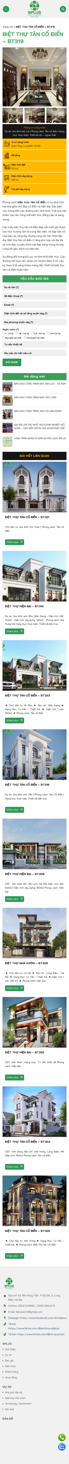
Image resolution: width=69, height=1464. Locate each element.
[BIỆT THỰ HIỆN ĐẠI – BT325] (34, 1022)
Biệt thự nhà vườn (15, 1398)
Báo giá (9, 1360)
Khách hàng (11, 1371)
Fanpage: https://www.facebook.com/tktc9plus (37, 1318)
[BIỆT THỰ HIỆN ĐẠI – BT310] (34, 576)
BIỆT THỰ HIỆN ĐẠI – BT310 (24, 606)
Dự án (8, 1354)
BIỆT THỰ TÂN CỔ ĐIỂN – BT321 (27, 517)
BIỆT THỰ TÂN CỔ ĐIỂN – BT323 (27, 695)
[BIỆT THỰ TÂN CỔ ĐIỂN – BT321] (34, 486)
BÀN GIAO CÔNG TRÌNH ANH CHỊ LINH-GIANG (38, 410)
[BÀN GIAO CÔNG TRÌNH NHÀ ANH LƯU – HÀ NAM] (8, 386)
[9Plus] (34, 9)
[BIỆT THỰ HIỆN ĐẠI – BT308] (34, 843)
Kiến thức (10, 1366)
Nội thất (9, 1409)
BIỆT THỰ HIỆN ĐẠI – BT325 (24, 1052)
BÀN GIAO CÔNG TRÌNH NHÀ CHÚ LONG (35, 397)
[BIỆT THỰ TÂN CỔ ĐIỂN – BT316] (34, 754)
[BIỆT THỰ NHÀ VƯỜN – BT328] (34, 932)
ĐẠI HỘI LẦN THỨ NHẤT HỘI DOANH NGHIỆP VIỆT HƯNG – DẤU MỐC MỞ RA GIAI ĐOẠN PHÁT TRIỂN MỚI (40, 426)
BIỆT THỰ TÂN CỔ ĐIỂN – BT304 (27, 1141)
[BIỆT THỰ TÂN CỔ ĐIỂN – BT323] (34, 665)
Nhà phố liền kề (13, 1392)
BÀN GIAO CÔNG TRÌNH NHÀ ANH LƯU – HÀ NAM (40, 383)
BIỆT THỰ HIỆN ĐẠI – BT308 (25, 874)
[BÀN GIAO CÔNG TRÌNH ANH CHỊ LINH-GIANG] (8, 414)
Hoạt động (11, 1377)
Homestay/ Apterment (18, 1403)
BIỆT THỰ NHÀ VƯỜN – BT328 (26, 963)
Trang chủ (8, 26)
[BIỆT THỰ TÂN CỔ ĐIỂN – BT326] (34, 1200)
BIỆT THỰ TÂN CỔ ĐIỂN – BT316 (27, 784)
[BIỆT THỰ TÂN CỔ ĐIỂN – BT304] (34, 1111)
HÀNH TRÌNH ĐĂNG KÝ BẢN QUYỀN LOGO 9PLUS (40, 438)
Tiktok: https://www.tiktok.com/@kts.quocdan (36, 1334)
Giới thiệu (10, 1349)
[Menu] (6, 9)
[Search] (63, 9)
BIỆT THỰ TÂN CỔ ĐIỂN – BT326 (27, 1231)
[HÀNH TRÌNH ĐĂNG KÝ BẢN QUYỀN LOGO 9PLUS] (8, 441)
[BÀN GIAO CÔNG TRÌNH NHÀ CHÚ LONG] (8, 400)
